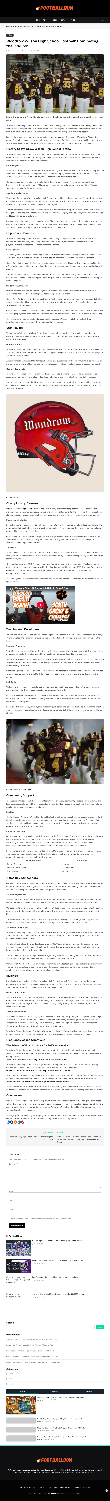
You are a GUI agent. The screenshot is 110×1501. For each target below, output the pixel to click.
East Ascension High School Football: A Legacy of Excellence (55, 1277)
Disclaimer (53, 1487)
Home (37, 20)
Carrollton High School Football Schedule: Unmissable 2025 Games (58, 1294)
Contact (42, 1487)
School (53, 20)
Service (72, 20)
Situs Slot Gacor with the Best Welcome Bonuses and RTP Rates (31, 1351)
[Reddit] (15, 1122)
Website (12, 1209)
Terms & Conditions (82, 1487)
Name (12, 1191)
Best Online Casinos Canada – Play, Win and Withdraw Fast (29, 1345)
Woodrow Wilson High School (19, 508)
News (63, 20)
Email (11, 1200)
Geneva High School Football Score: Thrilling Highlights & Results (57, 1241)
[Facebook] (8, 1122)
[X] (11, 1122)
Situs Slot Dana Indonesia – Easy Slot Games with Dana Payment (31, 1339)
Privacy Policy (65, 1487)
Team (45, 20)
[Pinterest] (22, 1122)
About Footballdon (28, 1487)
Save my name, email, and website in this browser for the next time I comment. (41, 1219)
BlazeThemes (75, 1493)
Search (10, 1323)
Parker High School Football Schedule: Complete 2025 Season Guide (58, 1260)
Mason (10, 51)
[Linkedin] (19, 1122)
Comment (13, 1164)
